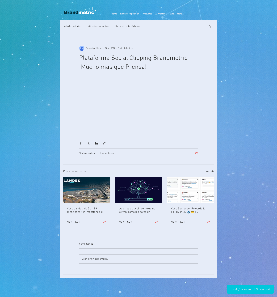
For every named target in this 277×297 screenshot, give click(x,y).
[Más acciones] (196, 48)
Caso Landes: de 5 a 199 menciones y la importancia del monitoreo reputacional (86, 210)
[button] (147, 14)
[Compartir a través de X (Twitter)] (88, 143)
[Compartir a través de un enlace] (104, 143)
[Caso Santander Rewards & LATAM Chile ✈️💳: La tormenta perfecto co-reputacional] (190, 190)
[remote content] (138, 104)
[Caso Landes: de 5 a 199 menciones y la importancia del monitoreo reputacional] (86, 190)
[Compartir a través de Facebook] (80, 143)
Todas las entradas (72, 26)
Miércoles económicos (98, 26)
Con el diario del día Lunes (127, 26)
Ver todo (210, 171)
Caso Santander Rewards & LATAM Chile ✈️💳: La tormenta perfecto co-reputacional (188, 210)
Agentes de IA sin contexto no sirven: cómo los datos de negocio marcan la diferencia (137, 210)
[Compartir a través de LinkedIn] (96, 143)
